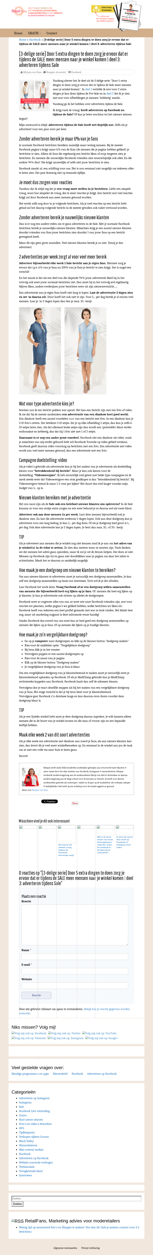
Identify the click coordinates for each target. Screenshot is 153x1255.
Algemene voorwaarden (65, 1248)
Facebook (35, 39)
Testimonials (26, 1166)
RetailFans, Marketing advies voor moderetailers (72, 1220)
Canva (23, 1115)
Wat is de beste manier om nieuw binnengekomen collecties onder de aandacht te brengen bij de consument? (105, 845)
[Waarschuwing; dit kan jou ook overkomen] (86, 965)
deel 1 (88, 89)
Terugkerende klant (31, 1171)
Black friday (26, 1141)
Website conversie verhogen (36, 1162)
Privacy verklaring (90, 1248)
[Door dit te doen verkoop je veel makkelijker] (28, 965)
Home (18, 33)
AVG (21, 1128)
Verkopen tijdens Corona (34, 1136)
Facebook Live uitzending (34, 1111)
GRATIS (33, 33)
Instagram (25, 1102)
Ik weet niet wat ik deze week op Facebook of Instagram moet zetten (124, 842)
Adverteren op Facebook (102, 1073)
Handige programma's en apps (30, 1073)
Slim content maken (31, 1149)
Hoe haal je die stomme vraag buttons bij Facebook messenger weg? (66, 850)
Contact (52, 33)
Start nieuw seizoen (31, 1119)
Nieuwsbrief (60, 1073)
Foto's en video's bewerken (35, 1124)
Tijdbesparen (27, 1132)
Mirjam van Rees (32, 72)
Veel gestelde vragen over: (38, 1067)
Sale (21, 1106)
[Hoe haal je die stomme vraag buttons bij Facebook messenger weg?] (67, 834)
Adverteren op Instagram (34, 1098)
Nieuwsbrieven (28, 1145)
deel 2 (110, 93)
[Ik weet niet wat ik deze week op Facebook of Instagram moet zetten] (125, 830)
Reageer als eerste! (56, 72)
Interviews (25, 1175)
